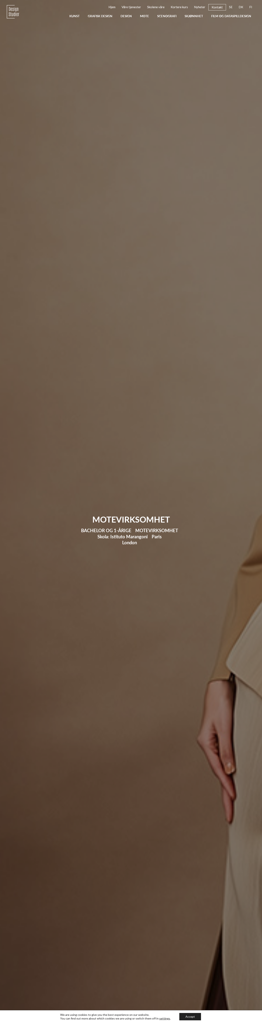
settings (164, 1018)
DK (241, 7)
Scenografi (166, 16)
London (129, 542)
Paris (157, 536)
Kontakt (217, 7)
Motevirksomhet (156, 530)
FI (250, 7)
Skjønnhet (194, 16)
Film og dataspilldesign (231, 16)
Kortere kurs (179, 7)
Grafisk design (100, 16)
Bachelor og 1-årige (106, 530)
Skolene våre (156, 7)
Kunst (74, 16)
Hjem (111, 7)
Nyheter (199, 7)
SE (231, 7)
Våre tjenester (131, 7)
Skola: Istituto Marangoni (122, 536)
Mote (144, 16)
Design (126, 16)
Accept (190, 1016)
